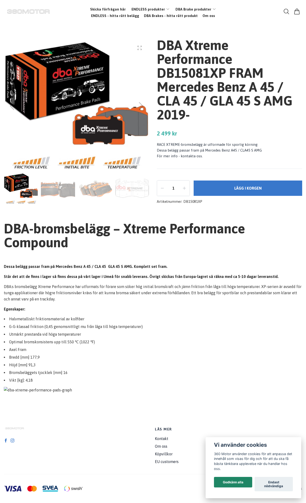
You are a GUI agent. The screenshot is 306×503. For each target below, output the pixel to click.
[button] (141, 106)
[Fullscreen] (139, 48)
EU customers (167, 461)
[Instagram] (12, 440)
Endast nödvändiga (273, 484)
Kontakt (161, 438)
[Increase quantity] (184, 188)
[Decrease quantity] (162, 188)
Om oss (161, 446)
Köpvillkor (164, 454)
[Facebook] (6, 440)
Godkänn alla (233, 482)
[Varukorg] (297, 11)
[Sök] (286, 11)
